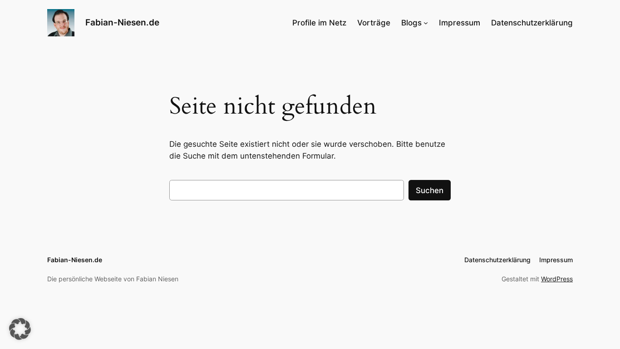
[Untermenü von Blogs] (425, 22)
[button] (20, 329)
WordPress (557, 279)
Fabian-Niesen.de (122, 22)
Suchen (429, 190)
